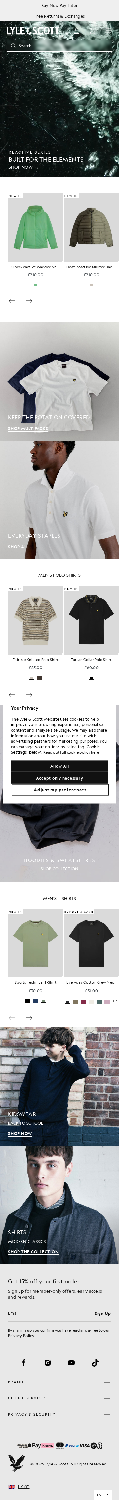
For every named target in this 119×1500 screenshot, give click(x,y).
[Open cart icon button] (77, 31)
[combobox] (103, 1495)
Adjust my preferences (60, 789)
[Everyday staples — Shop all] (59, 500)
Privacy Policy (21, 1335)
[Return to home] (16, 1463)
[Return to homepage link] (33, 30)
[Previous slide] (12, 301)
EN (99, 1495)
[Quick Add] (62, 261)
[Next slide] (29, 301)
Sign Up (103, 1313)
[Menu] (108, 31)
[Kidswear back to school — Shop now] (59, 1086)
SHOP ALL (18, 547)
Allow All (59, 765)
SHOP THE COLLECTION (33, 1252)
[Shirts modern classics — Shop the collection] (59, 1205)
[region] (59, 750)
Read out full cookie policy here (71, 752)
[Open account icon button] (93, 31)
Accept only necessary (59, 777)
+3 (115, 678)
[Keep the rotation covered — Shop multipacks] (59, 381)
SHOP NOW (20, 1133)
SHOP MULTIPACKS (28, 428)
